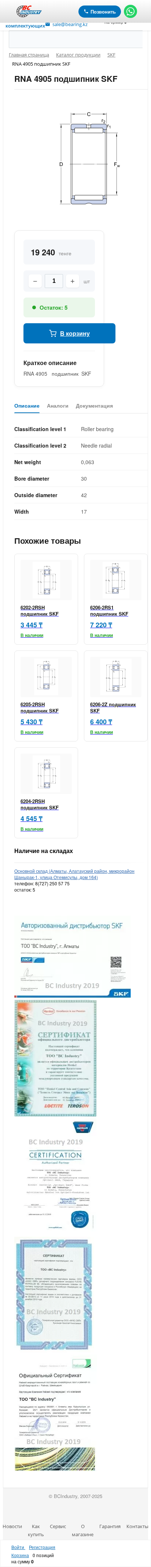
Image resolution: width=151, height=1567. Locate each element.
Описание (27, 406)
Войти (18, 1547)
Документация (94, 406)
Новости (12, 1526)
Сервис (58, 1526)
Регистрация (42, 1547)
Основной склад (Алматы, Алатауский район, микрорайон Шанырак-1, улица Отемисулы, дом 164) (74, 874)
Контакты (137, 1526)
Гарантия (110, 1526)
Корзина (20, 1555)
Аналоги (58, 406)
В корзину (75, 333)
